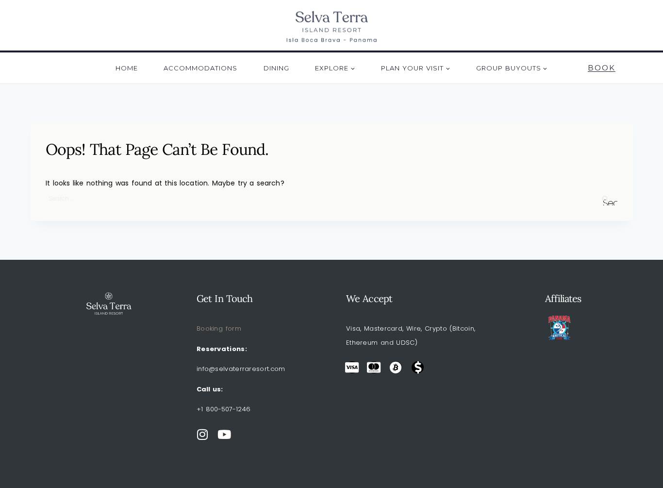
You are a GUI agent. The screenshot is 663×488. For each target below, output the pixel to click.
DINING (276, 68)
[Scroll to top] (641, 456)
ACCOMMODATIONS (200, 68)
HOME (127, 68)
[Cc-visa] (352, 367)
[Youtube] (224, 434)
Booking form (219, 328)
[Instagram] (203, 434)
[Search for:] (331, 198)
